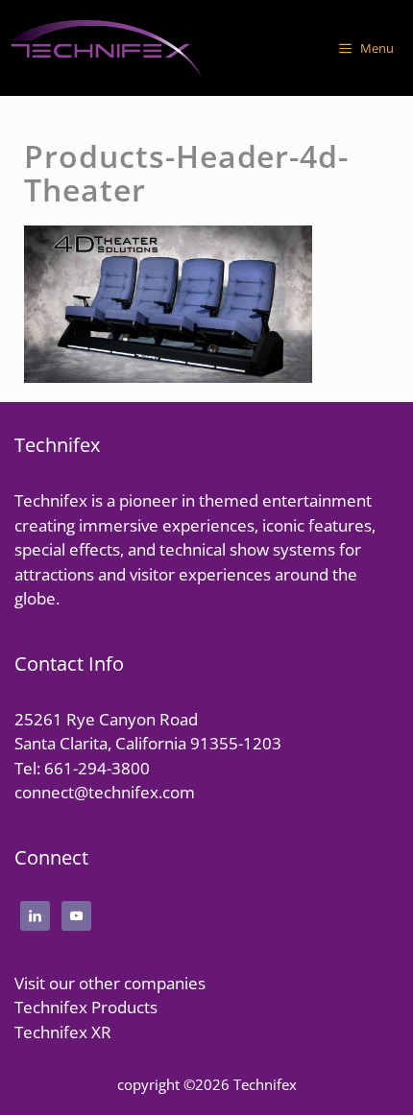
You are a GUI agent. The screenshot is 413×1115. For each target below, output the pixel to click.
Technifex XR (62, 1032)
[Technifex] (106, 48)
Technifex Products (86, 1007)
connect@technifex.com (104, 792)
